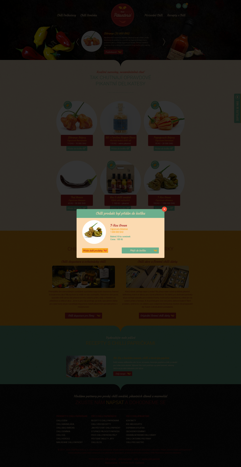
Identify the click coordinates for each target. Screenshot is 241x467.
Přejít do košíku (138, 250)
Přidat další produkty (92, 250)
